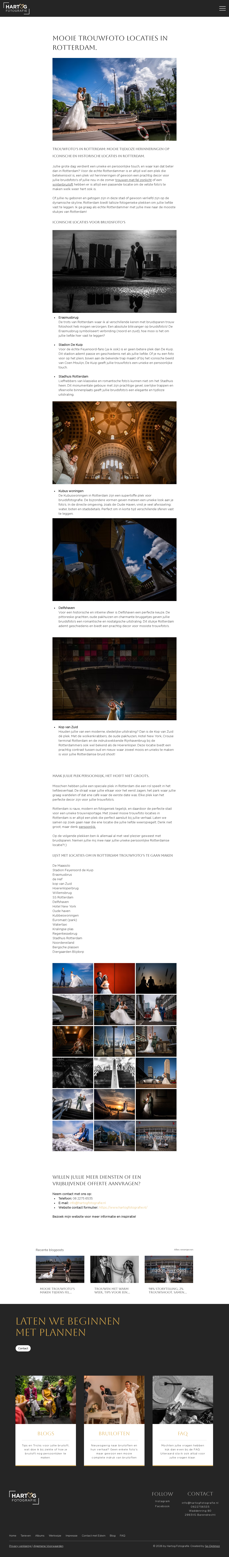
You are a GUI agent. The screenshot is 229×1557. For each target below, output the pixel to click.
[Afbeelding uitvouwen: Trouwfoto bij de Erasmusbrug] (114, 1041)
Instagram (162, 1501)
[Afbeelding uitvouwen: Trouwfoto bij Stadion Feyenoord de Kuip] (114, 1073)
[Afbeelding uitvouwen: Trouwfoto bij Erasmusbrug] (72, 978)
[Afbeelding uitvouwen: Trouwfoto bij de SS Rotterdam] (72, 1010)
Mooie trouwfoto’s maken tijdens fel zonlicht (57, 1290)
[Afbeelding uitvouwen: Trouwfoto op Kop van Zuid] (114, 978)
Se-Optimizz (212, 1546)
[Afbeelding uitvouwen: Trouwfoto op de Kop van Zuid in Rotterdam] (72, 1136)
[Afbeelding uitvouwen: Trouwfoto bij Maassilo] (114, 1010)
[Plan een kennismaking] (183, 1421)
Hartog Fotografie (178, 1546)
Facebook (162, 1506)
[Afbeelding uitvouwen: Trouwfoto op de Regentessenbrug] (72, 1073)
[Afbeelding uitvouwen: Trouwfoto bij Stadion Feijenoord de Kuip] (72, 1104)
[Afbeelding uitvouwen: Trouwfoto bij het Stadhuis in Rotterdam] (156, 1104)
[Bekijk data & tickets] (45, 1421)
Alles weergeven (183, 1249)
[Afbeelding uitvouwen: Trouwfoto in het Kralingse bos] (156, 978)
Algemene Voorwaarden (48, 1546)
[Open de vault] (114, 1421)
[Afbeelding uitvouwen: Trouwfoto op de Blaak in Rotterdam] (114, 1136)
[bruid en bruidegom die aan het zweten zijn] (114, 1269)
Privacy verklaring (20, 1546)
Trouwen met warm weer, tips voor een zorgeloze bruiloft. (111, 1290)
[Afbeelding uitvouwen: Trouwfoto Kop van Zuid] (156, 1010)
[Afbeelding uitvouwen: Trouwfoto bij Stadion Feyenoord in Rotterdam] (156, 1136)
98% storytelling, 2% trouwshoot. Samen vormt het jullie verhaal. (166, 1290)
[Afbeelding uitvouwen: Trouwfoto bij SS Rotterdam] (72, 1041)
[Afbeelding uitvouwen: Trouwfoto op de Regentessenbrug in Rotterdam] (156, 1041)
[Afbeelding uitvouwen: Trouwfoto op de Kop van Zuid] (156, 1073)
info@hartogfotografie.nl (200, 1503)
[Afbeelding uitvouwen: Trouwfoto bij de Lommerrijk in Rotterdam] (114, 1104)
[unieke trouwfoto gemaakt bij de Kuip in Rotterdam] (169, 1269)
